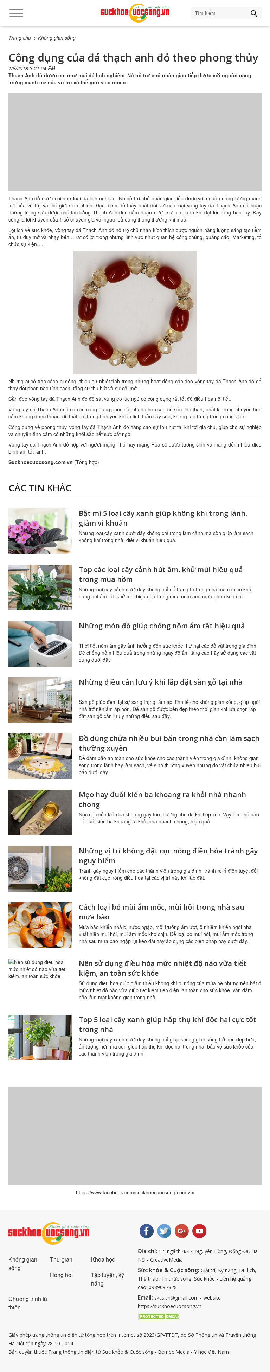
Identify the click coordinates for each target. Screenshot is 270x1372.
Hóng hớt (61, 1275)
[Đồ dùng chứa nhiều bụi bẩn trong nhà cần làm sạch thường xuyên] (40, 756)
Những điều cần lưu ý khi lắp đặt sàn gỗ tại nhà (161, 682)
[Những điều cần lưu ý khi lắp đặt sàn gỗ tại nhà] (40, 700)
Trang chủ (19, 37)
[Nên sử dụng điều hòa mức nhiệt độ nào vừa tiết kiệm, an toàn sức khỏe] (40, 981)
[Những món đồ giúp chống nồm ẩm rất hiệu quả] (40, 644)
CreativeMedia (166, 1259)
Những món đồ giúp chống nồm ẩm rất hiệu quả (162, 625)
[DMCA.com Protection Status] (159, 1315)
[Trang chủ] (135, 13)
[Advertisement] (135, 149)
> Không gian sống (55, 37)
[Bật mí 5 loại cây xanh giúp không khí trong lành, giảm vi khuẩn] (40, 531)
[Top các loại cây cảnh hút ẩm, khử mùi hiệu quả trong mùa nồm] (40, 587)
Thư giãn (61, 1259)
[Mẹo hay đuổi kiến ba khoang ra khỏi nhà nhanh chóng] (40, 812)
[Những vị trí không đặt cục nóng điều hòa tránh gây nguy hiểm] (40, 869)
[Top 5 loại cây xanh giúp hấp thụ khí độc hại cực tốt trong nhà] (40, 1037)
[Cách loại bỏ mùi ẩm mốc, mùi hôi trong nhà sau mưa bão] (40, 925)
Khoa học (103, 1259)
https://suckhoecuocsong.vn (169, 1306)
